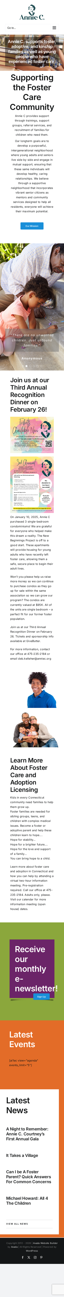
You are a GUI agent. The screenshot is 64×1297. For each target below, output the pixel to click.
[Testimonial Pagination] (23, 366)
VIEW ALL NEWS (17, 1223)
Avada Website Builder (45, 1243)
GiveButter (33, 641)
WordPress (32, 1250)
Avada (14, 1246)
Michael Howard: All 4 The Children (27, 1201)
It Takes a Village (22, 1155)
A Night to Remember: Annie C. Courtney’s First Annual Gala (27, 1134)
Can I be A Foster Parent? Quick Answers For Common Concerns (28, 1176)
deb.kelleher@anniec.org (34, 658)
